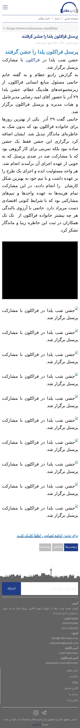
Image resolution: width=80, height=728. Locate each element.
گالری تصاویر (71, 688)
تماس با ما (72, 700)
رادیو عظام (40, 43)
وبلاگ (75, 682)
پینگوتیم (36, 724)
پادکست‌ (73, 676)
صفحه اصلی (71, 18)
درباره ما (73, 694)
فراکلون (33, 59)
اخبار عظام (44, 18)
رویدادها (45, 547)
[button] (5, 7)
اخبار (57, 18)
